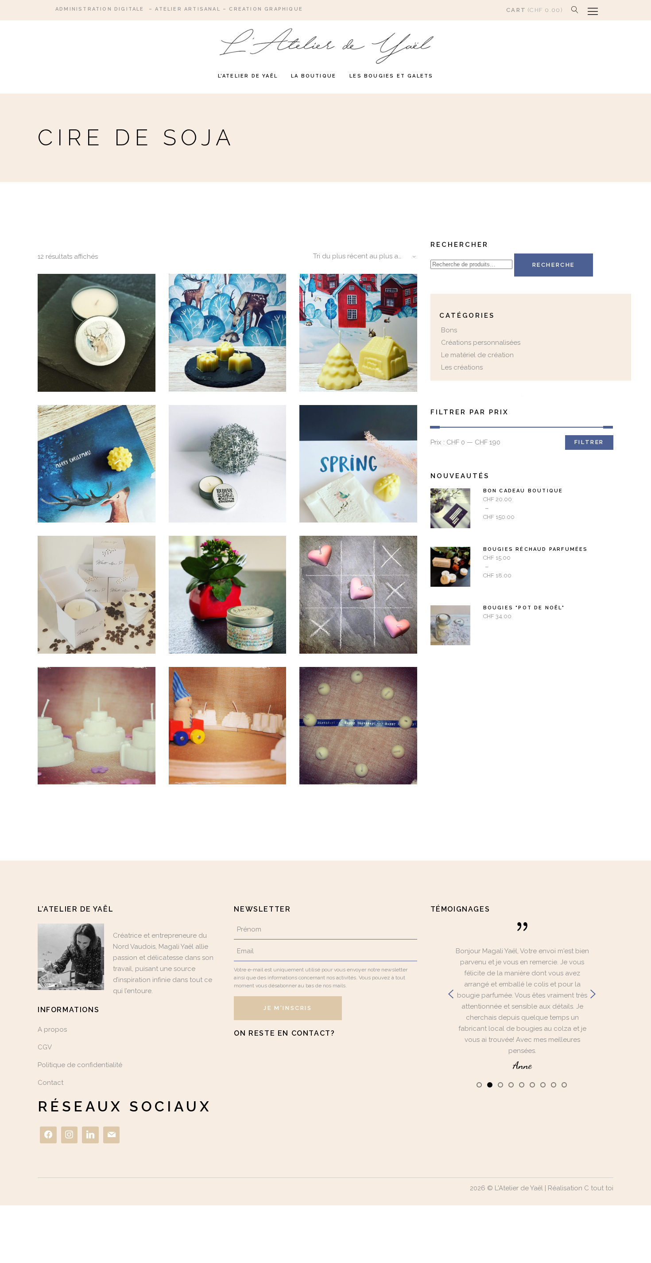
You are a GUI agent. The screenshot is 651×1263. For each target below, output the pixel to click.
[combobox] (361, 257)
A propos (52, 1029)
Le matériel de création (477, 355)
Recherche (553, 264)
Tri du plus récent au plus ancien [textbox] (364, 256)
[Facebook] (48, 1135)
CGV (45, 1047)
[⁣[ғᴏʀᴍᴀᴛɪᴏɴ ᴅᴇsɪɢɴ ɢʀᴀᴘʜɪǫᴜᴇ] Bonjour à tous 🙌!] (262, 1061)
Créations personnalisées (480, 343)
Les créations (462, 367)
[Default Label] (90, 1135)
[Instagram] (69, 1135)
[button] (479, 1084)
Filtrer (589, 442)
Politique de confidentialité (80, 1065)
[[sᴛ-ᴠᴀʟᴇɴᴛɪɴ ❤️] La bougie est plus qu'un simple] (389, 1061)
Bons (449, 330)
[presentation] (450, 994)
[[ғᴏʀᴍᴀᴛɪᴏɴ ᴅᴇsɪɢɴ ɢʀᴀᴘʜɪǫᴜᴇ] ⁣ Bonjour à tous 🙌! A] (325, 1060)
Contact (50, 1083)
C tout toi (598, 1188)
